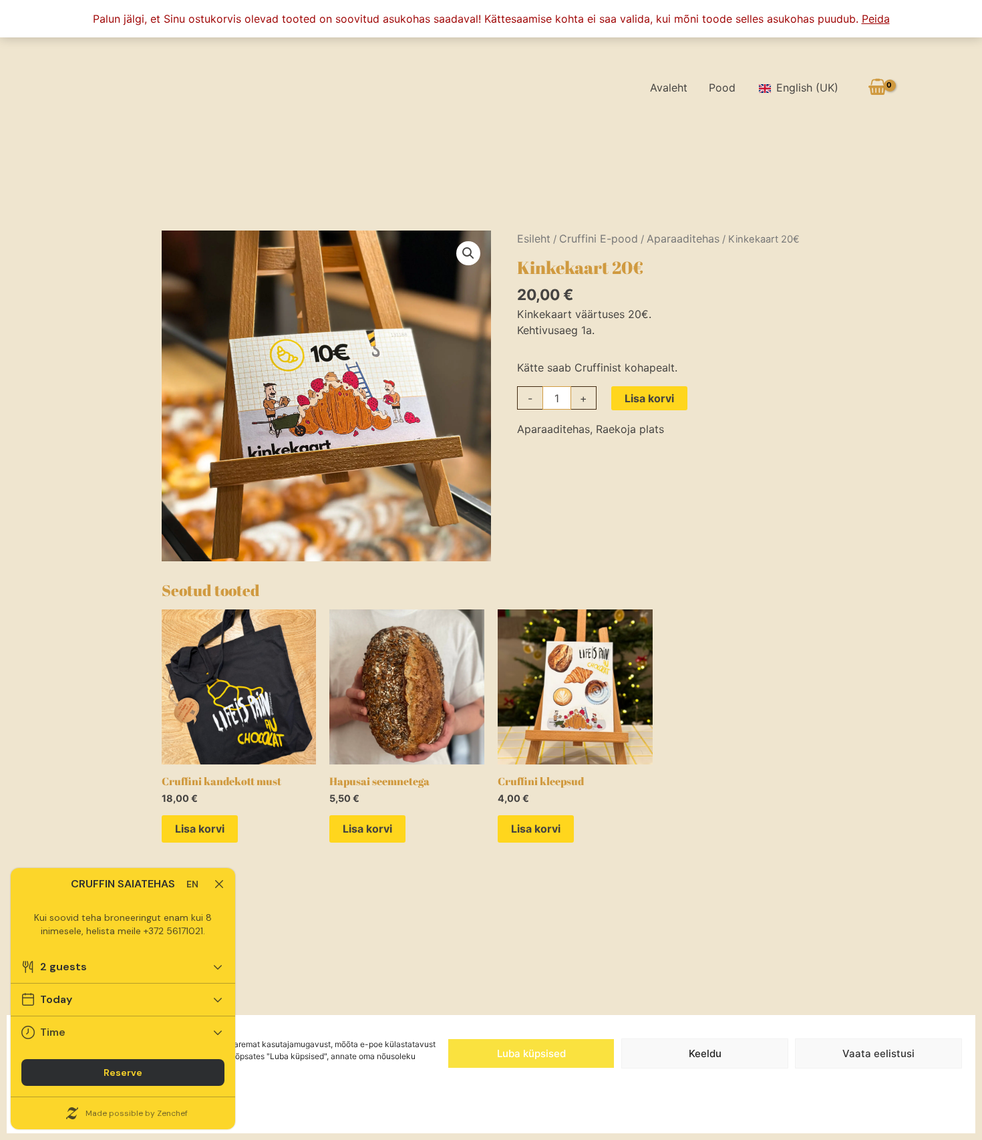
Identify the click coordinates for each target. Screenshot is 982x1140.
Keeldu (705, 1053)
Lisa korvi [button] (199, 828)
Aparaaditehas (683, 238)
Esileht (533, 238)
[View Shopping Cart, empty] (877, 87)
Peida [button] (876, 18)
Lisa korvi (649, 398)
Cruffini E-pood (598, 238)
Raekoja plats (630, 429)
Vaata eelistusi (878, 1053)
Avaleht (668, 87)
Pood (722, 87)
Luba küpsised (531, 1053)
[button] (468, 253)
